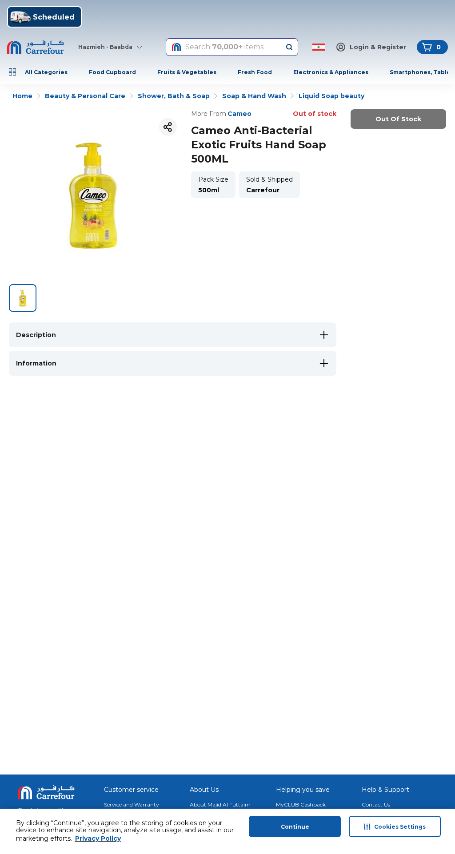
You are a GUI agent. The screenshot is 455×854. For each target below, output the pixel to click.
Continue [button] (295, 826)
